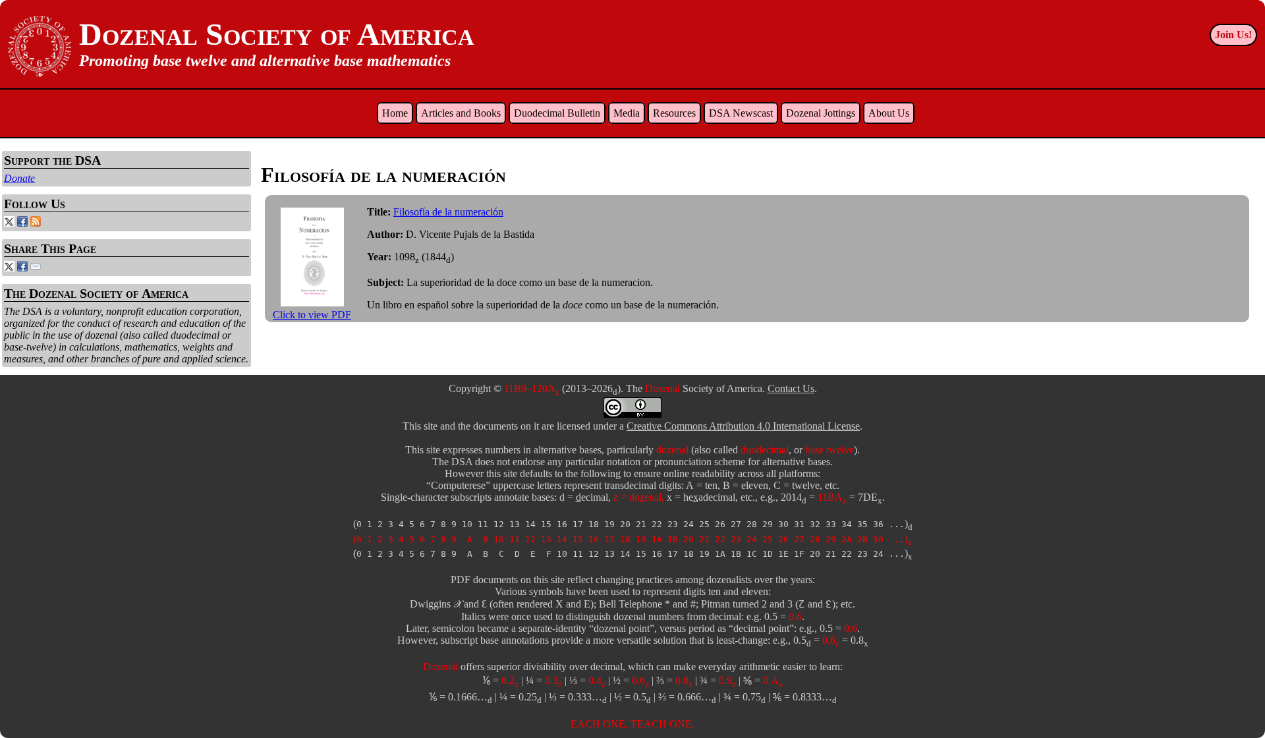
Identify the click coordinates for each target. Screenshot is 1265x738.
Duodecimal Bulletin (557, 113)
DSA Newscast (741, 113)
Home (395, 113)
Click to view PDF (312, 314)
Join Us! (1233, 34)
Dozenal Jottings (820, 113)
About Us (888, 113)
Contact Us (791, 388)
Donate (19, 178)
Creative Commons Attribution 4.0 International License (743, 426)
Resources (674, 113)
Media (626, 113)
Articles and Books (461, 113)
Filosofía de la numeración (448, 211)
